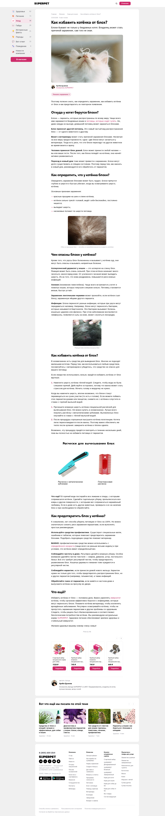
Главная (54, 14)
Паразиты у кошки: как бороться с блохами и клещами (122, 728)
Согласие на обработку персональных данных (54, 812)
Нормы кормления (92, 763)
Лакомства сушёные (128, 757)
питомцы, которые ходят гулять (101, 121)
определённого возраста (63, 546)
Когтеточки (125, 770)
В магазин (125, 3)
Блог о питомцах (91, 786)
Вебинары (72, 789)
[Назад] (117, 638)
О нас (71, 755)
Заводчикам (90, 798)
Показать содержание (60, 94)
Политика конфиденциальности (95, 808)
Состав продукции (110, 796)
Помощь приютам (92, 789)
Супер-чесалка (126, 785)
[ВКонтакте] (45, 761)
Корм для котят (109, 777)
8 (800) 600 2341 (47, 753)
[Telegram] (41, 761)
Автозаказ (89, 783)
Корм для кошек (72, 14)
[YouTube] (54, 761)
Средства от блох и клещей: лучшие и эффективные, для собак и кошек (50, 729)
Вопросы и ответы (92, 775)
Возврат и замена (92, 800)
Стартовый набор (109, 759)
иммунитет (116, 598)
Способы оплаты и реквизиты (49, 808)
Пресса (71, 758)
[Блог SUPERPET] (41, 3)
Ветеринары (90, 792)
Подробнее (59, 668)
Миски (123, 773)
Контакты (72, 786)
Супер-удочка (126, 782)
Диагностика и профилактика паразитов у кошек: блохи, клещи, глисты (74, 729)
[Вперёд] (121, 638)
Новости (71, 761)
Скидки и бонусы (92, 766)
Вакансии (72, 780)
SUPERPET (62, 618)
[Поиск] (116, 3)
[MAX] (58, 761)
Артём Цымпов (62, 86)
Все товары (108, 794)
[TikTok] (49, 761)
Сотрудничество (74, 783)
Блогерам (89, 795)
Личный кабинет (91, 755)
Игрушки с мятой (127, 779)
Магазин (62, 14)
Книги (123, 776)
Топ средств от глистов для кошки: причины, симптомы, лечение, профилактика (98, 729)
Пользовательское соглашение (71, 808)
